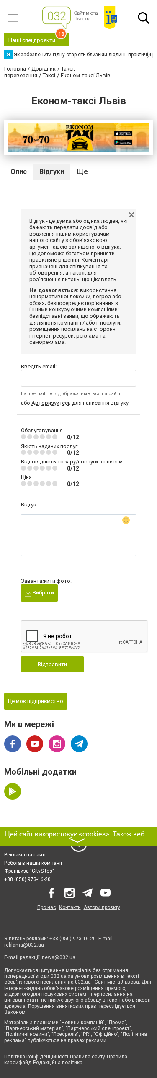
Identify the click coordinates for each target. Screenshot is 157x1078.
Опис (18, 172)
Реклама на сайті (25, 855)
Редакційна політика (57, 1062)
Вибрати (42, 592)
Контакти (70, 907)
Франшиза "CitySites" (29, 871)
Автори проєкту (102, 907)
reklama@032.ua (24, 945)
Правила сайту (87, 1057)
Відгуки (51, 172)
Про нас (46, 907)
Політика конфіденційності (36, 1057)
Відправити (52, 664)
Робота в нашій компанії (33, 863)
